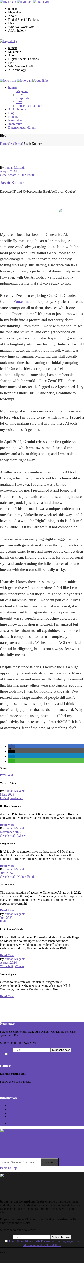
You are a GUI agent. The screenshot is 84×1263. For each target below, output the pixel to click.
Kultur (21, 175)
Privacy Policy (17, 1116)
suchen (49, 1162)
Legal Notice (16, 1113)
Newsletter (15, 1109)
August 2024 (8, 171)
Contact (13, 1106)
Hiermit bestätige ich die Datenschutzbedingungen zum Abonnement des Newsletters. (44, 1056)
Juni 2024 (6, 873)
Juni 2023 (6, 917)
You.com (20, 301)
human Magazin (15, 167)
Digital (4, 798)
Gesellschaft (16, 143)
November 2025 (10, 832)
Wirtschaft (16, 798)
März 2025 (7, 794)
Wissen (22, 835)
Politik (31, 175)
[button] (11, 746)
